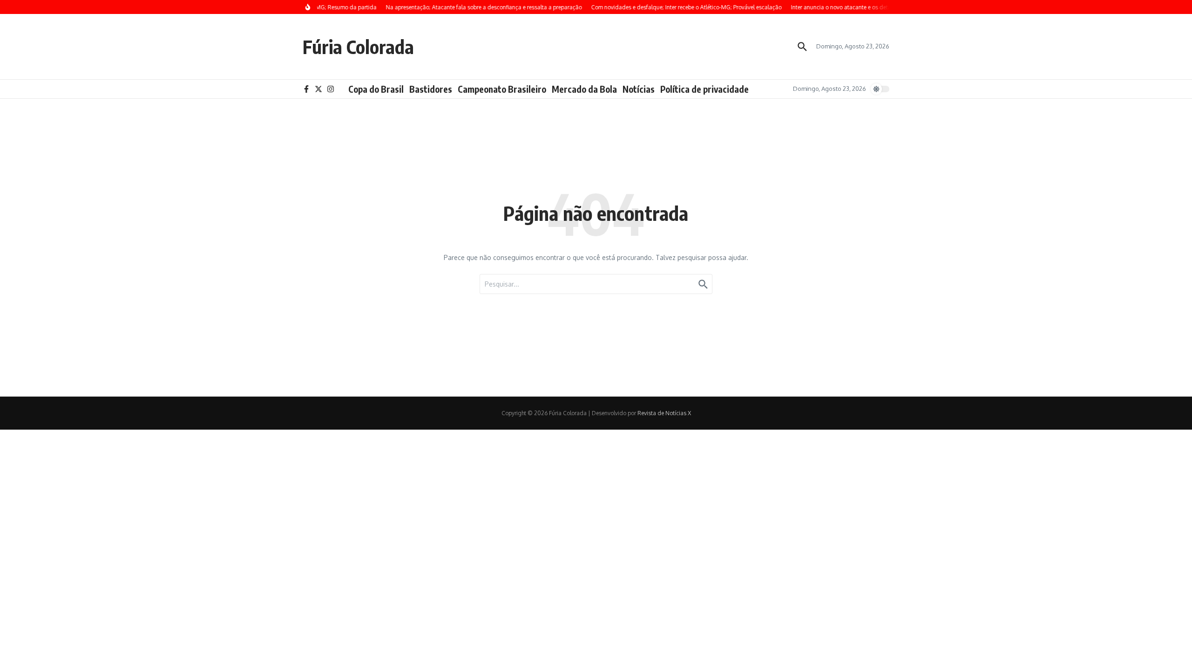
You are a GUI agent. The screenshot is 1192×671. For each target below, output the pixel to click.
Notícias (639, 89)
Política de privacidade (704, 89)
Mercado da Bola (584, 89)
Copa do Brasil (376, 89)
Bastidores (430, 89)
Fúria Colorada (358, 46)
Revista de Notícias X (664, 413)
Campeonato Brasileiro (502, 89)
